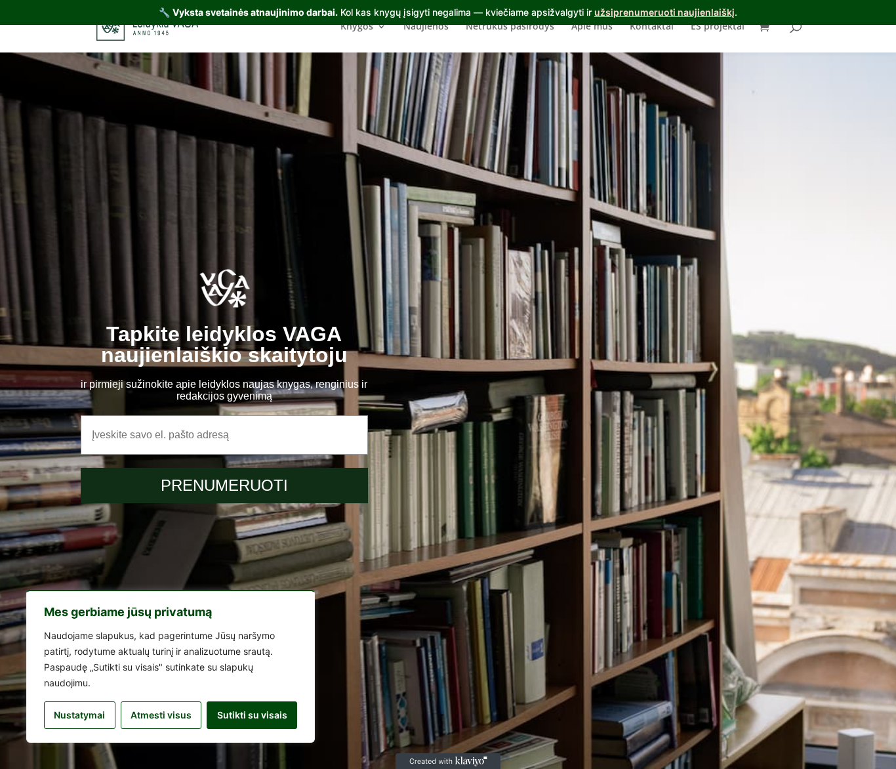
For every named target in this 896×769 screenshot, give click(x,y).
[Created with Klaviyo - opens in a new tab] (448, 761)
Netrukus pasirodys (510, 27)
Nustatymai (79, 714)
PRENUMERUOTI (224, 485)
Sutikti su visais (252, 714)
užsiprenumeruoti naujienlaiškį (664, 12)
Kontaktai (652, 27)
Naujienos (426, 27)
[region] (170, 666)
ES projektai (717, 27)
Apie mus (592, 27)
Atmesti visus (161, 714)
